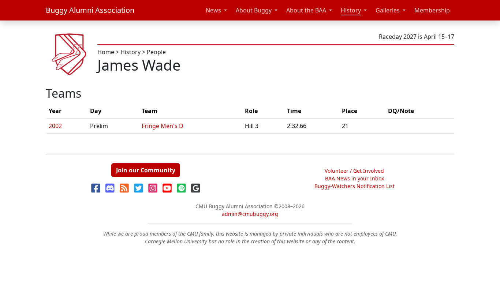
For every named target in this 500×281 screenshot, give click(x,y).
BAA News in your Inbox (354, 178)
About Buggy (254, 10)
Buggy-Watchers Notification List (354, 186)
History (351, 10)
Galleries (388, 10)
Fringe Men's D (162, 126)
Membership (432, 10)
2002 (55, 126)
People (156, 52)
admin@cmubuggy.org (250, 213)
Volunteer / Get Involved (354, 170)
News (213, 10)
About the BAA (306, 10)
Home (105, 52)
